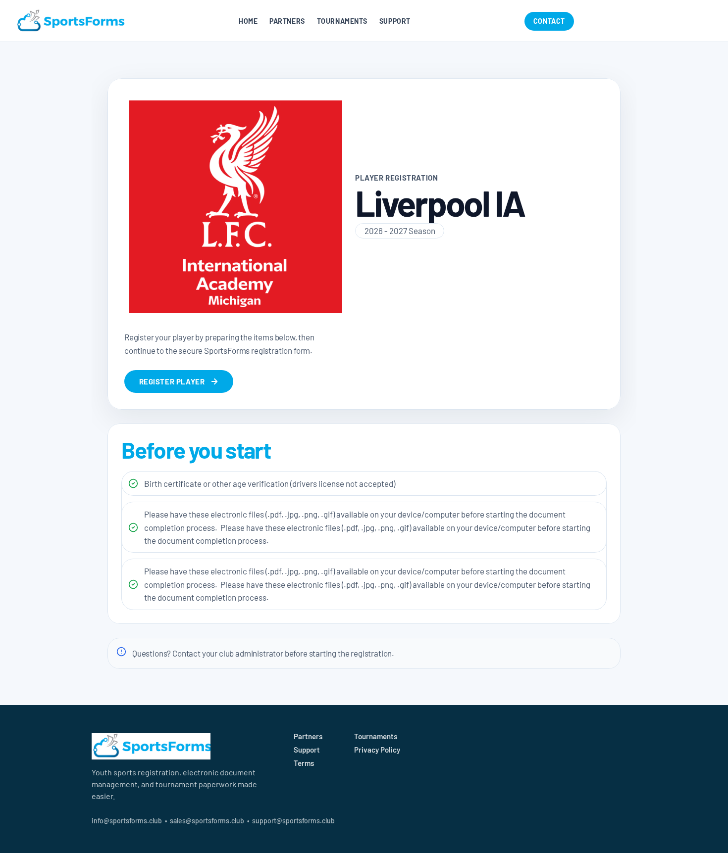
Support (395, 21)
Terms (304, 762)
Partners (287, 21)
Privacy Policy (377, 749)
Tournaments (342, 21)
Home (248, 21)
